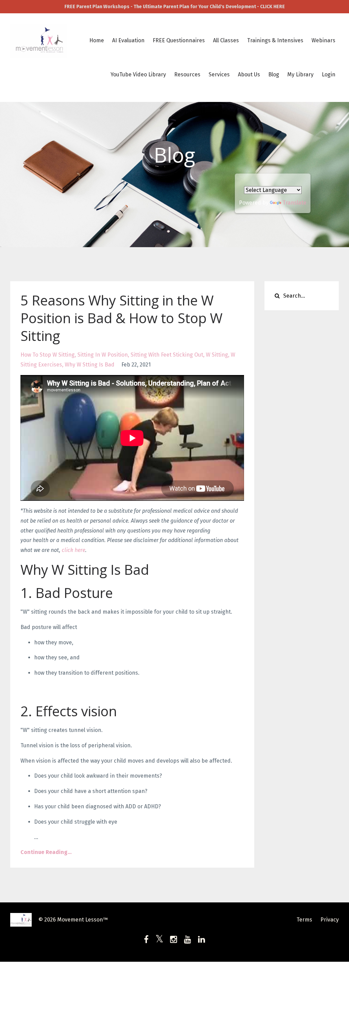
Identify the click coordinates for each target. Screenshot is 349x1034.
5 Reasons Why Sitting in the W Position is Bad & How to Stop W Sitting (121, 318)
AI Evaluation (128, 40)
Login (328, 74)
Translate (294, 202)
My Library (300, 74)
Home (96, 40)
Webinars (323, 40)
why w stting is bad (90, 364)
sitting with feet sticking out (167, 354)
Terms (304, 919)
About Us (249, 74)
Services (219, 74)
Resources (187, 74)
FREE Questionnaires (179, 40)
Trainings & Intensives (275, 40)
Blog (273, 74)
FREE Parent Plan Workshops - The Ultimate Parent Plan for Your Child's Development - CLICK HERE (174, 7)
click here (73, 550)
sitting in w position (102, 354)
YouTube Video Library (138, 74)
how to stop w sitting (47, 354)
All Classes (226, 40)
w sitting (217, 354)
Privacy (329, 919)
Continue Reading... (46, 852)
